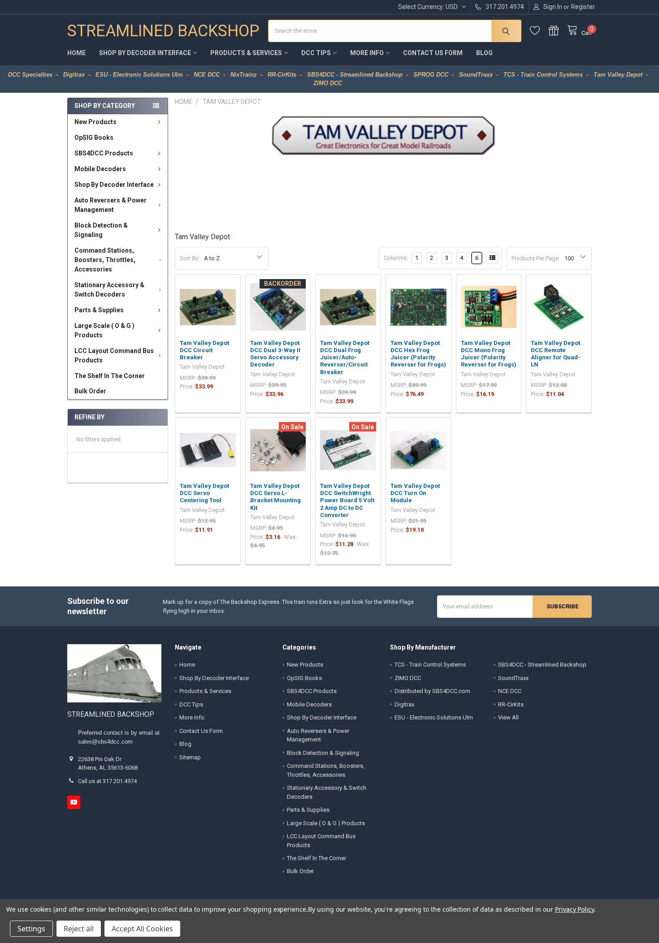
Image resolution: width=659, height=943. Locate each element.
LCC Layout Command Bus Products (114, 355)
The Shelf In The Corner (109, 375)
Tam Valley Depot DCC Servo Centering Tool (204, 493)
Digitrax (404, 704)
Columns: (396, 257)
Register (583, 6)
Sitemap (190, 757)
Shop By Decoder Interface (145, 52)
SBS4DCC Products (103, 153)
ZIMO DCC (408, 678)
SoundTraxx (513, 678)
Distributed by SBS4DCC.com (432, 691)
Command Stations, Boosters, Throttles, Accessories (104, 260)
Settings (31, 929)
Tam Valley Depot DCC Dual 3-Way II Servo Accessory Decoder (275, 354)
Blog (484, 52)
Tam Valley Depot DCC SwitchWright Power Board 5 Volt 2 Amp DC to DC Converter (347, 500)
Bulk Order (90, 391)
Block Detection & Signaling (101, 230)
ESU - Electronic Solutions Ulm (434, 717)
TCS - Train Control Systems (430, 664)
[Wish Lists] (539, 30)
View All (508, 717)
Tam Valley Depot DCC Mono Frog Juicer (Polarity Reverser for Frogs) (488, 354)
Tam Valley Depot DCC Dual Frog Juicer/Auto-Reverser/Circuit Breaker (344, 357)
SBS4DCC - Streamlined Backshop (542, 664)
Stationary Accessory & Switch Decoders (109, 289)
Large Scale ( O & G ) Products (104, 330)
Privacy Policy (574, 909)
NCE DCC (509, 691)
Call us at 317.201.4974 (107, 781)
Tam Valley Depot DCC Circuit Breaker (204, 350)
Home (76, 52)
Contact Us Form (433, 52)
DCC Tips (316, 52)
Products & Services (246, 52)
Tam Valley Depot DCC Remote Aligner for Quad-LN (556, 354)
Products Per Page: (536, 258)
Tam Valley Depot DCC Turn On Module (415, 493)
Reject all (79, 929)
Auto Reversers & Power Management (110, 205)
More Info (367, 52)
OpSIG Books (93, 137)
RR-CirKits (511, 704)
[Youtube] (73, 802)
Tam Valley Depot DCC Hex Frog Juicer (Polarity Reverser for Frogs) (418, 354)
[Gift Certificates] (558, 30)
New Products (95, 121)
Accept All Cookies (142, 929)
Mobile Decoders (100, 168)
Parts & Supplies (99, 310)
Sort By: (189, 258)
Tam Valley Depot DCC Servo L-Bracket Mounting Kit (275, 496)
